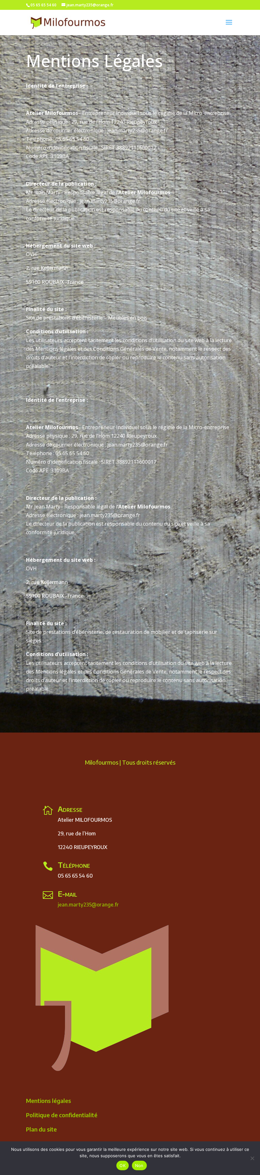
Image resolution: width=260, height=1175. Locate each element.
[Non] (252, 1158)
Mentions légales (48, 1100)
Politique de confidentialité (61, 1115)
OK (123, 1165)
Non (139, 1165)
